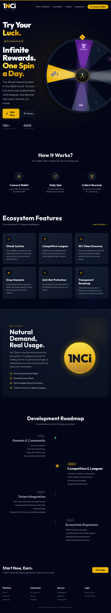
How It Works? (43, 7)
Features (57, 7)
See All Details (99, 224)
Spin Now (12, 113)
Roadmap (79, 7)
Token (68, 7)
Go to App (100, 570)
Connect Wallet (99, 7)
